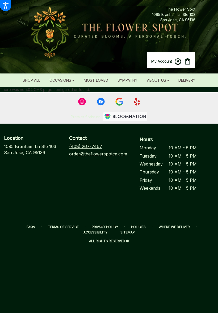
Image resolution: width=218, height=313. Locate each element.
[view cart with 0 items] (187, 61)
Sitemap (127, 232)
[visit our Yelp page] (137, 102)
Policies (138, 227)
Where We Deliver (174, 227)
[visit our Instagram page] (82, 102)
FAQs (31, 227)
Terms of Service (63, 227)
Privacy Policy (105, 227)
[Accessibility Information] (5, 5)
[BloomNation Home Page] (125, 116)
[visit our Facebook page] (100, 102)
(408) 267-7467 (85, 146)
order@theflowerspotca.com (98, 153)
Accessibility (95, 232)
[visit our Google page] (119, 102)
